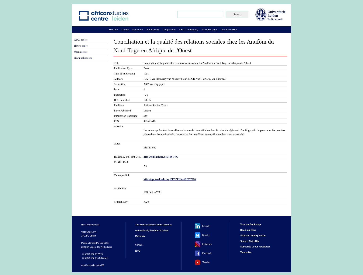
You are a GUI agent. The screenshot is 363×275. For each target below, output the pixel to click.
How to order (80, 46)
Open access (80, 52)
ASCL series (80, 39)
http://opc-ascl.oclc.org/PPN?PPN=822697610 (169, 179)
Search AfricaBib (249, 241)
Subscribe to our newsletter (255, 246)
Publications (153, 29)
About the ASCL (229, 29)
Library (125, 29)
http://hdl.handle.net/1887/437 (160, 157)
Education (137, 29)
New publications (83, 58)
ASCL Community (188, 29)
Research (113, 29)
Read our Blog (248, 230)
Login (137, 250)
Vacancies (245, 252)
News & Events (209, 29)
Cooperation (169, 29)
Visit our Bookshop (250, 224)
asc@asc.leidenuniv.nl (92, 265)
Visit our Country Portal (252, 235)
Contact (138, 245)
